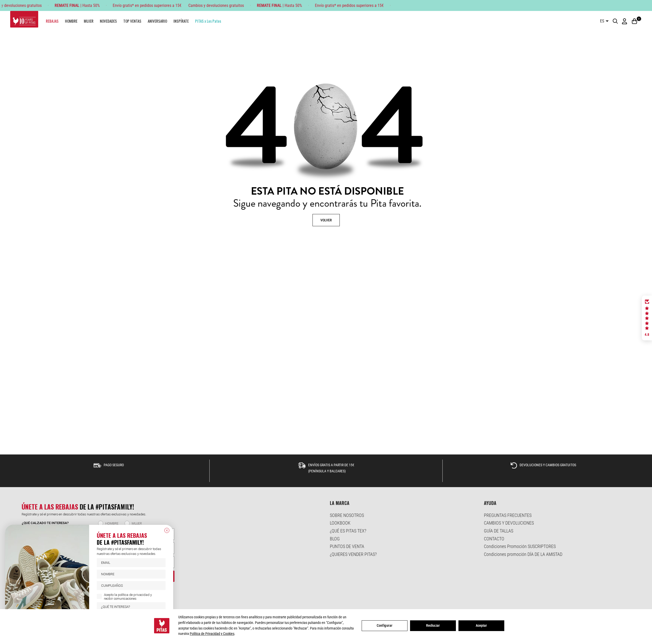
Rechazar (433, 625)
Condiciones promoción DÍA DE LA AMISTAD (523, 554)
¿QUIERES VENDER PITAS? (353, 554)
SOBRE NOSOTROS (347, 515)
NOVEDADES (108, 21)
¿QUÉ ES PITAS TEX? (348, 530)
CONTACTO (494, 538)
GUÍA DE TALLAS (498, 530)
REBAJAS (52, 21)
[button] (647, 318)
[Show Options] (160, 607)
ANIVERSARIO (157, 21)
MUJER (88, 21)
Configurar (384, 625)
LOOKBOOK (340, 523)
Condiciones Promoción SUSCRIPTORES (520, 546)
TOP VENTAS (132, 21)
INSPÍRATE (181, 21)
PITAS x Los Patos (208, 21)
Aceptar (481, 625)
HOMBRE (71, 21)
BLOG (335, 538)
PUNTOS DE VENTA (347, 546)
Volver (326, 220)
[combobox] (129, 607)
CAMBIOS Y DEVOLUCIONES (509, 523)
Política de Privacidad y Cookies (212, 634)
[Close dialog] (166, 530)
